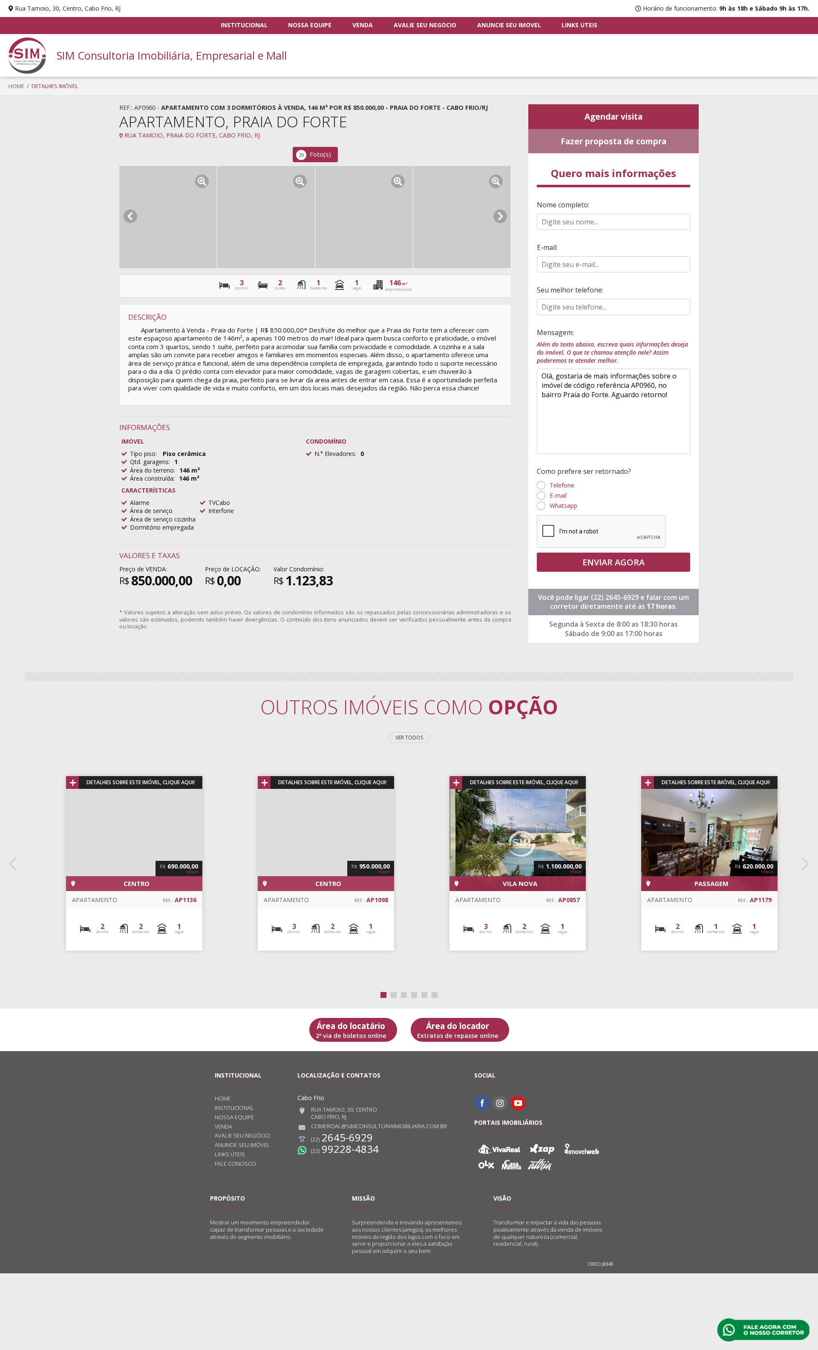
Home (16, 86)
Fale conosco (235, 1163)
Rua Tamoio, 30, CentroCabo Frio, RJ (344, 1113)
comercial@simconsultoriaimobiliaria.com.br (379, 1126)
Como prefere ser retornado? (584, 471)
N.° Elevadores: (335, 454)
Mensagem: (612, 346)
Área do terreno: (152, 470)
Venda (362, 25)
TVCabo (219, 503)
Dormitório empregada (162, 527)
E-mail (558, 495)
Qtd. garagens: (150, 462)
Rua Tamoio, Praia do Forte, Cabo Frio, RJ (191, 135)
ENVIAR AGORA (613, 562)
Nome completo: (563, 204)
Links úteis (579, 25)
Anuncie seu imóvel (509, 25)
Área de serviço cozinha (163, 519)
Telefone (562, 485)
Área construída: (152, 478)
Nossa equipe (309, 25)
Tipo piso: (143, 454)
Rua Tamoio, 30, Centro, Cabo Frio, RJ (68, 8)
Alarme (140, 503)
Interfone (221, 511)
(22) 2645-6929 (615, 597)
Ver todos (409, 737)
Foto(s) (315, 154)
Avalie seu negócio (425, 25)
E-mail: (547, 247)
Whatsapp (563, 506)
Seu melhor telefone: (570, 290)
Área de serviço (151, 511)
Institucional (244, 25)
